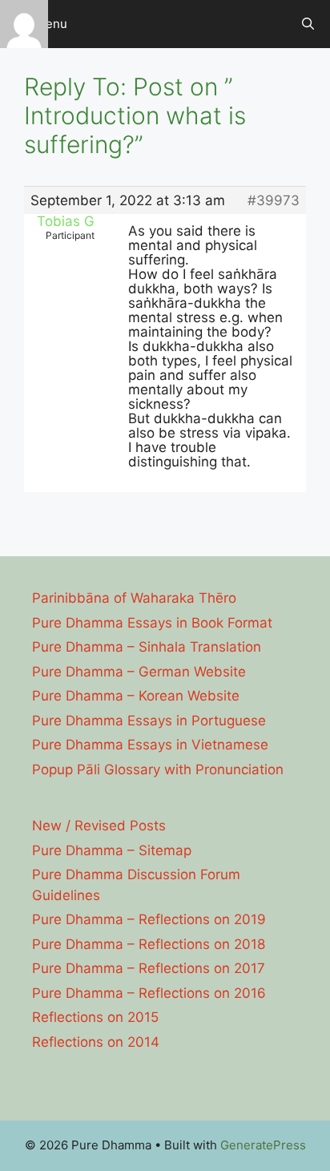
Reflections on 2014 (95, 1042)
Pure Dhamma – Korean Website (135, 696)
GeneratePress (263, 1145)
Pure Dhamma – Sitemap (111, 850)
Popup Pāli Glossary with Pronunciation (158, 769)
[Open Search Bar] (308, 24)
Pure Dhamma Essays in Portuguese (149, 721)
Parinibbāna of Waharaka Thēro (134, 598)
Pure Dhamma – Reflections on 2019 (149, 919)
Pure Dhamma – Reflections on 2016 (149, 993)
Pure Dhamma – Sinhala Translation (146, 647)
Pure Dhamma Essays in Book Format (152, 623)
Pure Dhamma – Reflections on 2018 (148, 944)
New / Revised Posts (99, 826)
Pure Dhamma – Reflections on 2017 (148, 968)
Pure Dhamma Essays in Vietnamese (150, 745)
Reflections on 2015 (95, 1017)
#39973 (274, 200)
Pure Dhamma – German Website (139, 672)
